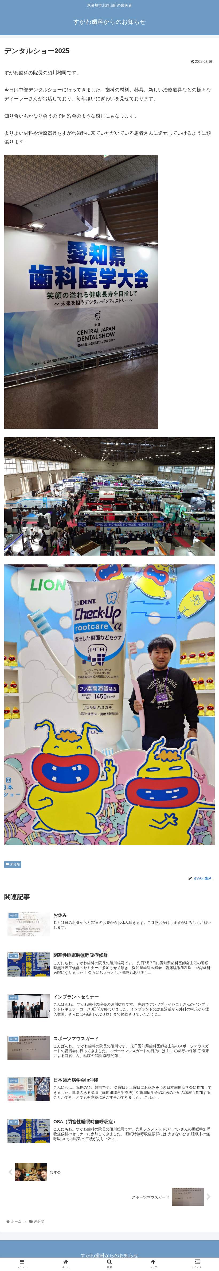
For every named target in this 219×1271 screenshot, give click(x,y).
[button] (202, 757)
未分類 (15, 864)
